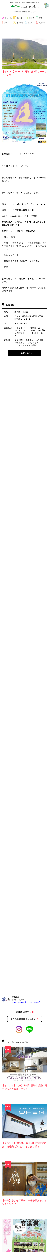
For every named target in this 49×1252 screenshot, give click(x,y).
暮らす (31, 18)
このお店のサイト (24, 353)
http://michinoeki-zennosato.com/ (26, 1002)
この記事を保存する (23, 1012)
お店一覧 (42, 23)
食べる (19, 18)
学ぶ (40, 18)
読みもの (31, 23)
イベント (20, 23)
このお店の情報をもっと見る (23, 1019)
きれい (6, 23)
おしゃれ (8, 18)
